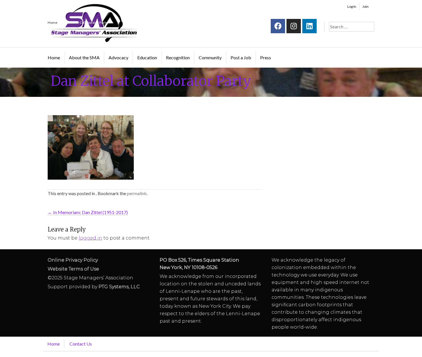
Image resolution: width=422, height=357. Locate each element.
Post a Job (241, 57)
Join (365, 6)
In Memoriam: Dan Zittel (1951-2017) (88, 212)
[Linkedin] (309, 26)
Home (54, 57)
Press (265, 57)
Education (147, 57)
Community (210, 57)
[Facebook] (278, 26)
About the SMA (84, 57)
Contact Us (80, 343)
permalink (137, 193)
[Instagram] (294, 26)
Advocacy (118, 57)
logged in (90, 238)
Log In (351, 6)
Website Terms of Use (73, 269)
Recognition (178, 57)
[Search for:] (351, 26)
